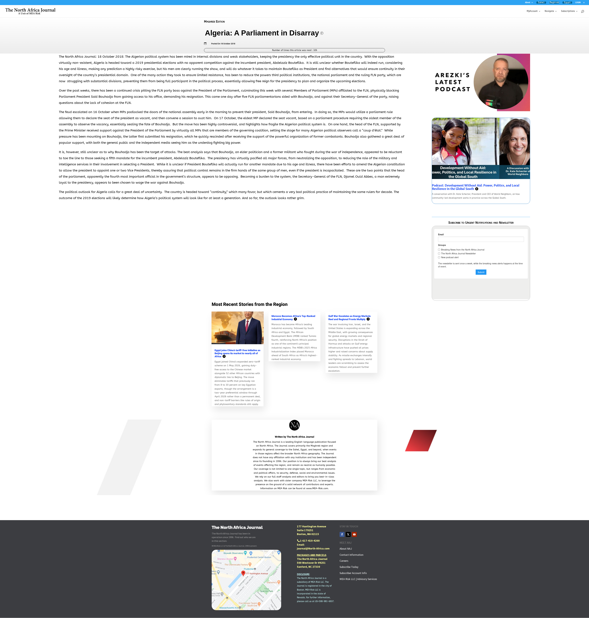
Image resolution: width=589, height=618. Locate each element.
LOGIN (578, 3)
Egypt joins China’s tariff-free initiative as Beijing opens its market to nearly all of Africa (237, 353)
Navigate (549, 11)
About (527, 3)
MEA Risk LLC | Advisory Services (358, 579)
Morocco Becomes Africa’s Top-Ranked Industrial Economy (293, 317)
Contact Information (351, 554)
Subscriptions (568, 11)
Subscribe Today (349, 567)
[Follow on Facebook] (342, 534)
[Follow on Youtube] (354, 534)
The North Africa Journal (300, 437)
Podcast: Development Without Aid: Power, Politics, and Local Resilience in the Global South (475, 187)
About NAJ (346, 548)
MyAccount (532, 11)
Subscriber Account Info (353, 573)
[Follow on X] (348, 534)
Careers (344, 560)
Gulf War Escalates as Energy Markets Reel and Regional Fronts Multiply (349, 317)
